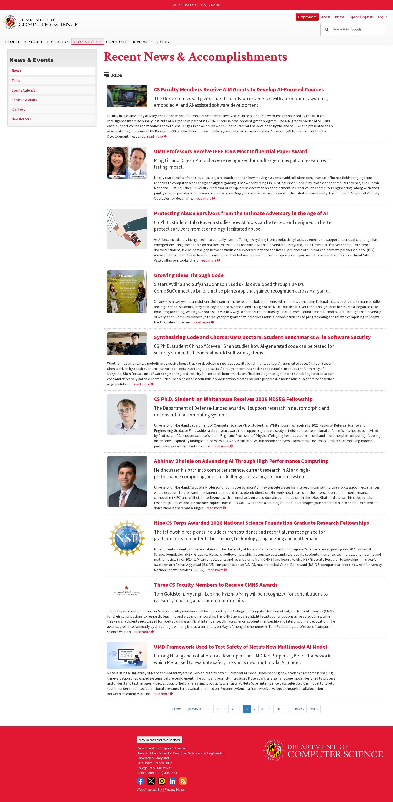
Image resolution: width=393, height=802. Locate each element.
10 (278, 709)
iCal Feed (18, 109)
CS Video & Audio (24, 99)
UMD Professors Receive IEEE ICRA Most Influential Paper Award (230, 151)
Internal (339, 16)
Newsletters (21, 119)
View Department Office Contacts (159, 740)
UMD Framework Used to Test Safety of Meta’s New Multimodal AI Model (240, 646)
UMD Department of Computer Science (40, 22)
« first (176, 709)
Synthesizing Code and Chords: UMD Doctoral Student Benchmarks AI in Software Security (262, 337)
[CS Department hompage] (323, 748)
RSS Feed (183, 781)
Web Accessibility (149, 789)
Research (34, 41)
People (12, 41)
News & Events (88, 41)
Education (58, 41)
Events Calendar (24, 90)
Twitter (151, 781)
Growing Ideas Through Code (189, 275)
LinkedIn (172, 781)
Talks (16, 80)
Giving (162, 41)
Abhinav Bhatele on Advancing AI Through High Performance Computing (241, 460)
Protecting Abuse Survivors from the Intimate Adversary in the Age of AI (241, 213)
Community (117, 41)
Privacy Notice (175, 789)
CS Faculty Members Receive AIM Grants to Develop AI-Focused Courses (239, 89)
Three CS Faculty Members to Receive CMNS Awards (216, 584)
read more (155, 136)
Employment (307, 16)
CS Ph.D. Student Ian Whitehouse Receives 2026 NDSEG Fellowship (233, 398)
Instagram (161, 781)
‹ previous (193, 709)
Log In (382, 16)
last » (313, 709)
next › (299, 709)
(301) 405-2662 (167, 772)
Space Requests (362, 16)
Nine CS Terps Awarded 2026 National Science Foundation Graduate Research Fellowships (261, 522)
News (16, 70)
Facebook (140, 781)
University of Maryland (197, 5)
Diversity (142, 41)
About (325, 16)
